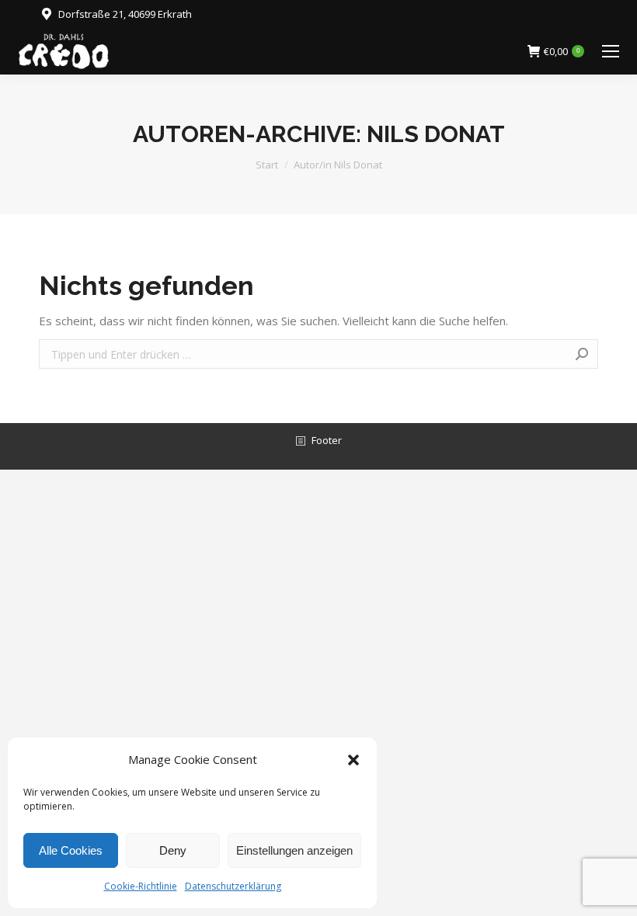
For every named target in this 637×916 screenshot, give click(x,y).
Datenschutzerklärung (233, 886)
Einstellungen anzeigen (294, 850)
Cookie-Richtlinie (140, 886)
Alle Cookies (71, 850)
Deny (172, 850)
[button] (353, 760)
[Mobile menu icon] (610, 51)
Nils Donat (436, 133)
